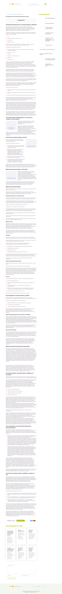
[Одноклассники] (32, 520)
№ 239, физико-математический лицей (47, 49)
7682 (11, 4)
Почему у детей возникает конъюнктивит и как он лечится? (11, 178)
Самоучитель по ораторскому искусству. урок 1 (49, 65)
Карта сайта (38, 586)
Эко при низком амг (49, 45)
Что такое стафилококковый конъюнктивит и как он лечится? (10, 549)
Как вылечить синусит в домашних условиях (31, 549)
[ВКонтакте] (30, 520)
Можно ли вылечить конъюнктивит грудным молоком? (11, 128)
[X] (34, 520)
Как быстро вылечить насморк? (31, 531)
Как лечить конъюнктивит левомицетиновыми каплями (31, 146)
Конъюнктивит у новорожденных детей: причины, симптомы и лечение (10, 533)
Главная (34, 586)
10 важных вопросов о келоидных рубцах (49, 28)
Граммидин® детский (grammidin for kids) (20, 549)
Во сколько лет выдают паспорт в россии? (46, 54)
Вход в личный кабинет (49, 23)
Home (7, 14)
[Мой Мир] (33, 520)
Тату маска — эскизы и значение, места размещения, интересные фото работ (50, 39)
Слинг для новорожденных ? (50, 19)
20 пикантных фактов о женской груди (49, 33)
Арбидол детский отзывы (21, 531)
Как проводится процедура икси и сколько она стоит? (50, 59)
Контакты (43, 586)
